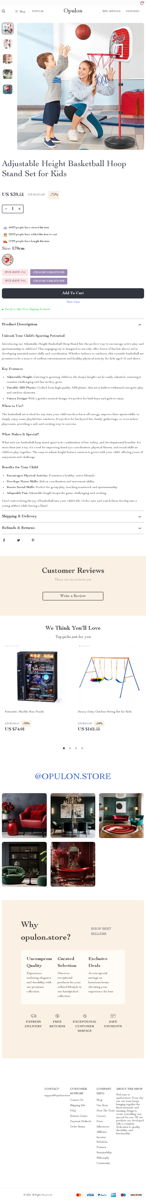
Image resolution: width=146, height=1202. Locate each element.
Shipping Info (77, 1105)
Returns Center (78, 1116)
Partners (101, 1147)
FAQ (73, 1111)
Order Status (77, 1127)
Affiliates (102, 1132)
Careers (101, 1116)
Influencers (103, 1127)
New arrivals (111, 11)
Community (103, 1163)
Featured (132, 11)
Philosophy (103, 1158)
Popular (38, 11)
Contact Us (76, 1100)
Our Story (102, 1105)
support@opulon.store (57, 1095)
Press (100, 1121)
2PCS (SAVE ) (15, 272)
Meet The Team (106, 1111)
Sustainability (104, 1152)
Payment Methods (80, 1121)
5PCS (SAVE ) (15, 281)
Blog (99, 1100)
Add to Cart (73, 293)
